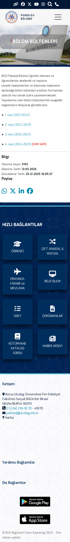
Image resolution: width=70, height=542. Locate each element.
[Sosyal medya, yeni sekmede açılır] (23, 4)
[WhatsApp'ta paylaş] (4, 191)
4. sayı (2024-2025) (18, 144)
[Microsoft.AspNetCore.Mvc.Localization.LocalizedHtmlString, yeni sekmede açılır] (35, 502)
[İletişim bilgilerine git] (57, 4)
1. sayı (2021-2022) (17, 115)
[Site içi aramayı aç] (50, 4)
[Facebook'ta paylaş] (30, 191)
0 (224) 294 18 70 (19, 408)
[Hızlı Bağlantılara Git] (15, 4)
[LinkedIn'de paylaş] (21, 191)
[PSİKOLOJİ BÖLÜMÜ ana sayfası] (11, 17)
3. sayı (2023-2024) (18, 134)
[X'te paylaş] (13, 191)
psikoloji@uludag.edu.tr (22, 413)
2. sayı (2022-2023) (18, 125)
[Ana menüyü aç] (58, 17)
